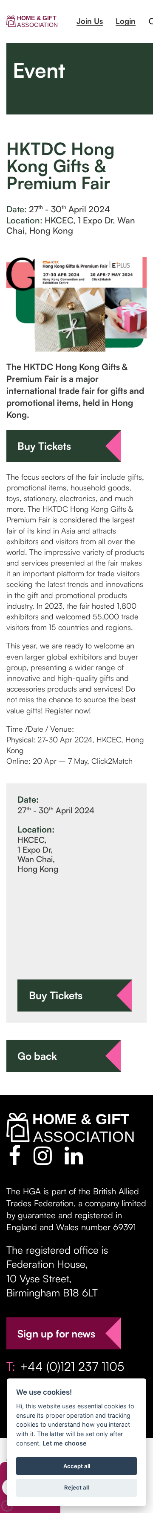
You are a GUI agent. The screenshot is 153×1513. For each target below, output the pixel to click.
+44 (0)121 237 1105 (72, 1366)
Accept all (76, 1466)
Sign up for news (56, 1333)
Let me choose (64, 1443)
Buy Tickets (44, 446)
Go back (37, 1056)
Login (126, 21)
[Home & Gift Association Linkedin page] (73, 1155)
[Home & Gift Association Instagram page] (42, 1155)
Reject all (76, 1487)
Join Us (89, 21)
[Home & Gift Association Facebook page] (14, 1155)
